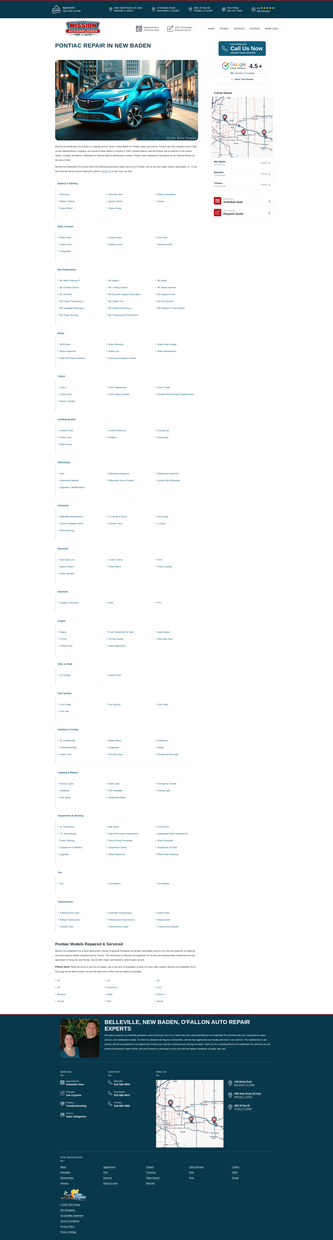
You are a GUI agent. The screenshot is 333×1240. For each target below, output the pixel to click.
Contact (235, 1167)
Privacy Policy (67, 1226)
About (63, 1167)
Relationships (66, 1177)
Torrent (60, 1001)
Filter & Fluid (65, 664)
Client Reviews (196, 1167)
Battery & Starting (68, 183)
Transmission (65, 901)
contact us (106, 171)
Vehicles (64, 1183)
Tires (191, 1177)
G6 (157, 980)
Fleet (191, 1172)
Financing (150, 1172)
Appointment (68, 7)
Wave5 (159, 1001)
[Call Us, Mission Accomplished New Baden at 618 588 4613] (129, 1094)
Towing (235, 1177)
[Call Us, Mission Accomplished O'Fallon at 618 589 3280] (129, 1104)
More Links (271, 28)
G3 (58, 980)
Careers (150, 1167)
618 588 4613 (219, 164)
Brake (61, 333)
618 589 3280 (219, 186)
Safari (110, 994)
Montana (61, 994)
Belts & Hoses (65, 226)
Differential (64, 462)
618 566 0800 (219, 175)
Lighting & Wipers (68, 772)
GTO (158, 987)
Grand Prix (112, 987)
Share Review (153, 1177)
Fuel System (65, 693)
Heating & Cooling (68, 729)
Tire (60, 872)
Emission (63, 591)
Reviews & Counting (242, 73)
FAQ (105, 1172)
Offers (235, 1172)
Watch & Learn (110, 1183)
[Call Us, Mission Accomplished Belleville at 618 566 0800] (129, 1083)
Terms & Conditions (69, 1221)
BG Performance (67, 269)
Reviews (255, 28)
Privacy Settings (68, 1232)
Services (239, 28)
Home (211, 28)
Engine (62, 621)
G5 (108, 980)
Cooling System (66, 419)
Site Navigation (67, 1210)
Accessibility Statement (71, 1215)
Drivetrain (63, 505)
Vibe (109, 1001)
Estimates (65, 1172)
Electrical (63, 548)
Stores (224, 28)
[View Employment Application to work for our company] (231, 9)
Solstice (160, 994)
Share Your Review (244, 79)
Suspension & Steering (70, 815)
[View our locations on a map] (189, 1113)
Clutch (61, 376)
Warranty (150, 1183)
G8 (58, 987)
